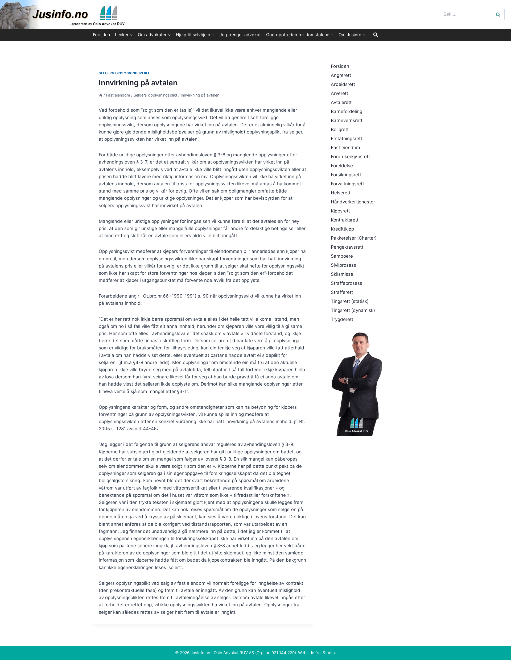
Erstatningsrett (346, 138)
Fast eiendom (345, 147)
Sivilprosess (343, 265)
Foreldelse (342, 165)
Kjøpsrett (340, 211)
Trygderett (342, 319)
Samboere (342, 256)
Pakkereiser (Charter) (354, 238)
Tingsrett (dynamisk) (353, 310)
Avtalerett (341, 102)
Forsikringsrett (346, 174)
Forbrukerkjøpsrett (350, 156)
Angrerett (341, 75)
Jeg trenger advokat (240, 34)
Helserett (341, 192)
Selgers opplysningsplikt (124, 73)
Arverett (339, 93)
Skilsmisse (342, 274)
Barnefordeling (346, 111)
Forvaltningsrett (347, 183)
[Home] (100, 95)
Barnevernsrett (346, 120)
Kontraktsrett (344, 220)
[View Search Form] (375, 34)
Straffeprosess (346, 283)
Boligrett (340, 129)
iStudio (328, 652)
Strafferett (342, 292)
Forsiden (101, 34)
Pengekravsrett (347, 247)
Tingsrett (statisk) (350, 301)
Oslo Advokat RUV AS (234, 652)
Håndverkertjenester (353, 201)
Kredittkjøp (342, 229)
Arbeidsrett (343, 84)
